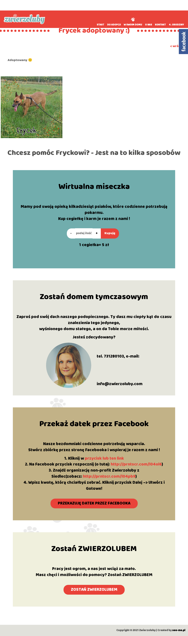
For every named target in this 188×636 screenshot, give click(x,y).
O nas (148, 25)
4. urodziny (176, 25)
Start (100, 25)
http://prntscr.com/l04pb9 (109, 476)
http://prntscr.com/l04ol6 (136, 464)
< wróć (175, 46)
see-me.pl (178, 630)
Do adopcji (114, 25)
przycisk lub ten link (104, 458)
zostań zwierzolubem (94, 589)
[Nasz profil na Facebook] (183, 41)
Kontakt (160, 25)
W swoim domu (133, 25)
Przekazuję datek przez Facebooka (94, 503)
